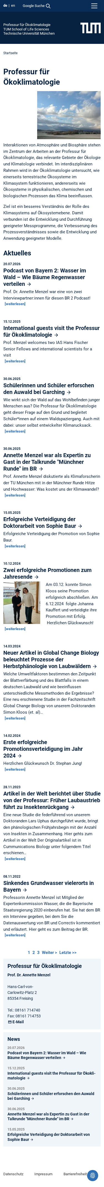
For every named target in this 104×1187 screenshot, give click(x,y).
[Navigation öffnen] (94, 6)
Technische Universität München (29, 33)
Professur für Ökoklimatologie (26, 25)
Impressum (43, 1174)
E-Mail (18, 1022)
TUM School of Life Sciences (26, 29)
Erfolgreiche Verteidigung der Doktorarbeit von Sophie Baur (40, 522)
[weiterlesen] (15, 304)
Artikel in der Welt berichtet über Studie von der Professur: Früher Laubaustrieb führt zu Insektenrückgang (52, 800)
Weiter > (50, 952)
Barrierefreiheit (75, 1174)
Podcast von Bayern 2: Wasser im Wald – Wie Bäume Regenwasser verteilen (44, 277)
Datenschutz (13, 1174)
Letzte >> (68, 952)
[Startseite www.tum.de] (90, 27)
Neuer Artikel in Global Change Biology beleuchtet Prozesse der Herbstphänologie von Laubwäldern (51, 659)
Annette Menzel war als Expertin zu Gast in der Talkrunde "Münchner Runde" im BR (47, 462)
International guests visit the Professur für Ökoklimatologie (51, 331)
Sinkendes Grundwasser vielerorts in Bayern (48, 886)
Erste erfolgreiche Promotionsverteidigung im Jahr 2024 (43, 749)
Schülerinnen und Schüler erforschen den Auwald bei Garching (48, 388)
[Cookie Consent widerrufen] (92, 1175)
